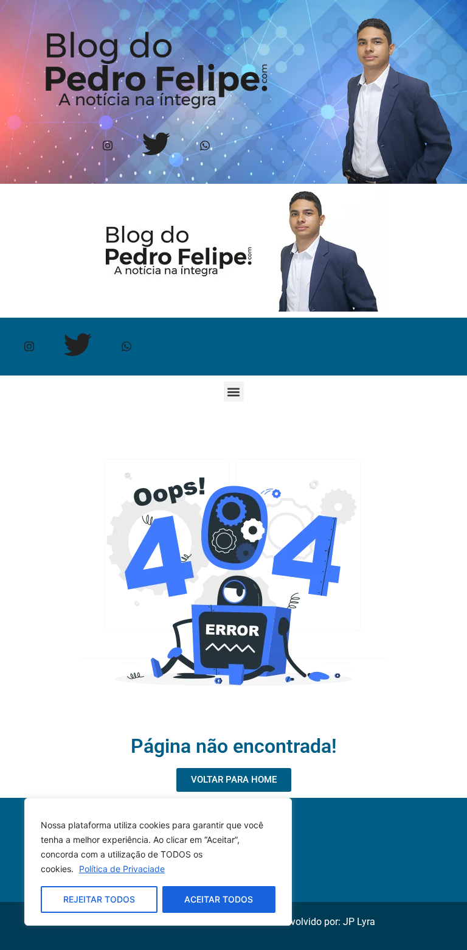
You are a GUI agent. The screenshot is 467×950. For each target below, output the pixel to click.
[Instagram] (108, 146)
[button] (234, 392)
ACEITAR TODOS (218, 899)
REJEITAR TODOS (99, 899)
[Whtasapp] (205, 146)
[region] (158, 862)
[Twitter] (156, 146)
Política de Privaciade (122, 869)
